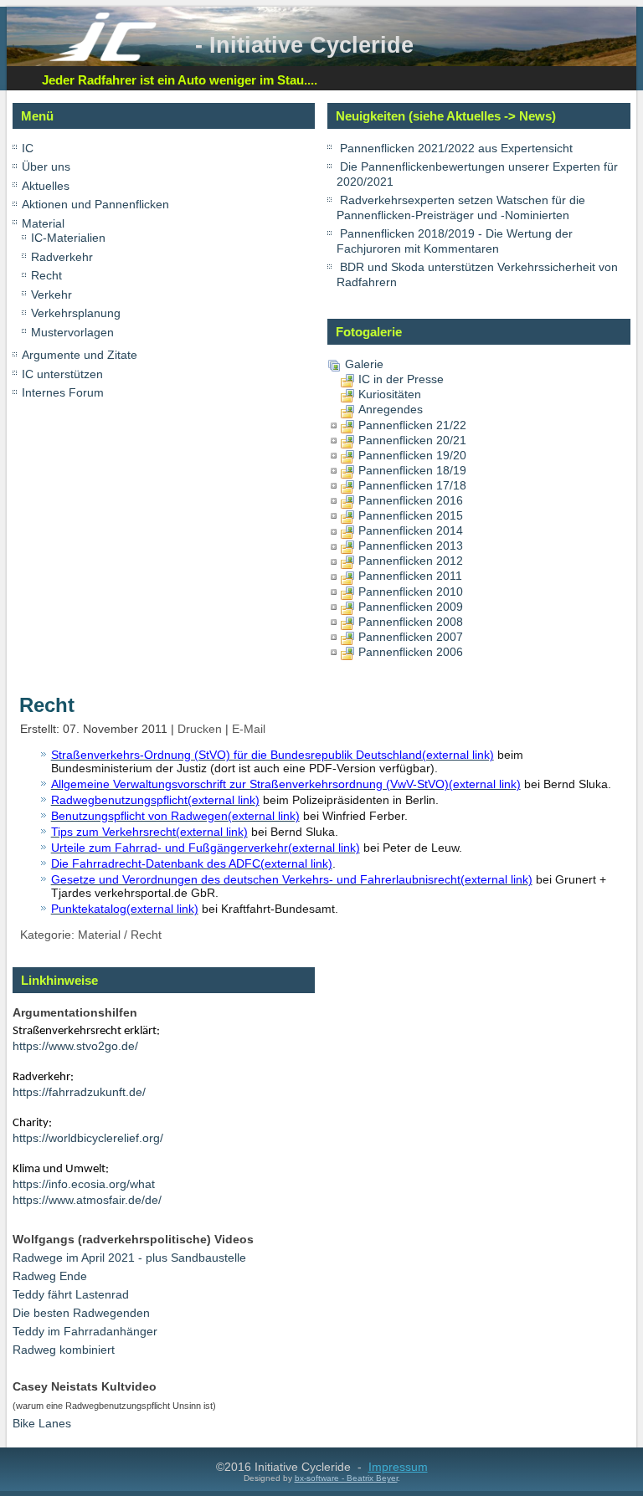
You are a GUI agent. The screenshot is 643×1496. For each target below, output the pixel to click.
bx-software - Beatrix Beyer (346, 1478)
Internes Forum (63, 392)
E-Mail (248, 728)
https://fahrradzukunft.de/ (79, 1092)
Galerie (364, 364)
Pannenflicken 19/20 (412, 455)
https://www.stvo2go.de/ (75, 1046)
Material (43, 223)
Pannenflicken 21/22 (412, 425)
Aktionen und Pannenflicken (95, 204)
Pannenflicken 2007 (410, 636)
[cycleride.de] (103, 57)
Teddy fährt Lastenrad (71, 1294)
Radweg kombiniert (64, 1349)
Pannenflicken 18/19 (412, 470)
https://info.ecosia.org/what (84, 1184)
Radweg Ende (50, 1276)
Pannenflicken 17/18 (412, 485)
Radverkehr (62, 257)
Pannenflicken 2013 (410, 545)
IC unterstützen (62, 374)
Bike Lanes (42, 1423)
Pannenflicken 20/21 (412, 440)
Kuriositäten (389, 394)
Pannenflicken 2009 (410, 606)
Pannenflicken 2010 (410, 591)
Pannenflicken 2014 (410, 530)
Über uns (46, 166)
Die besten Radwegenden (81, 1312)
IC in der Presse (401, 379)
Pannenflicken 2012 (410, 560)
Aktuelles (45, 185)
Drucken (201, 728)
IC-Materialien (68, 237)
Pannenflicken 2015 (410, 515)
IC (27, 148)
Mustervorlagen (72, 332)
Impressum (398, 1466)
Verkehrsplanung (76, 313)
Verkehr (51, 294)
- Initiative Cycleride (304, 45)
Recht (46, 275)
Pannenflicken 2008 (410, 621)
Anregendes (390, 409)
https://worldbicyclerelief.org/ (88, 1138)
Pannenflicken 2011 (410, 575)
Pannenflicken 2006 (410, 651)
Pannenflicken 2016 (410, 500)
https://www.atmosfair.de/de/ (87, 1200)
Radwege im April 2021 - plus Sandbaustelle (129, 1257)
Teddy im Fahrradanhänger (85, 1331)
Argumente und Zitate (79, 354)
